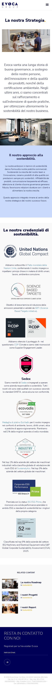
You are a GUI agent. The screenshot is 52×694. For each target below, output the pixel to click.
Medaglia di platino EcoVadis (15, 422)
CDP (16, 345)
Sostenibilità (27, 585)
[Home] (10, 5)
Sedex (24, 383)
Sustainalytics (23, 468)
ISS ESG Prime (34, 502)
